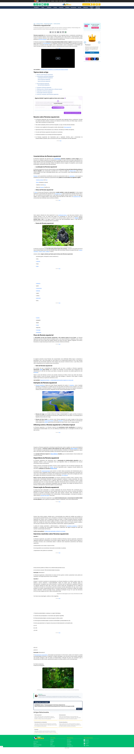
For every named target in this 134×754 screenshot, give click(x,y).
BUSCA (88, 1)
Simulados (69, 742)
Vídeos (51, 744)
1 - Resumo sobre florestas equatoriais (44, 74)
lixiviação (36, 372)
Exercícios (68, 739)
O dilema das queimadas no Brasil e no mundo (54, 531)
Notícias (51, 742)
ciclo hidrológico (46, 43)
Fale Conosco (52, 745)
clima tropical (73, 448)
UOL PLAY (60, 1)
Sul (46, 180)
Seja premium (86, 4)
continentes (72, 176)
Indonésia (60, 420)
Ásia (45, 184)
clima (36, 192)
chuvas (76, 217)
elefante (38, 290)
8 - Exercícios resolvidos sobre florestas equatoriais (47, 94)
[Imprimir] (50, 32)
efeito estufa (54, 468)
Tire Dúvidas (69, 741)
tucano (37, 317)
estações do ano (77, 196)
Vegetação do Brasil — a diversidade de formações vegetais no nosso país (56, 380)
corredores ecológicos (72, 526)
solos (41, 369)
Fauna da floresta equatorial (44, 81)
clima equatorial (67, 127)
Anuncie (35, 743)
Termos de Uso (36, 746)
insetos (80, 250)
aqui (59, 48)
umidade (57, 193)
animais (46, 422)
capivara (38, 261)
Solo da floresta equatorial (44, 85)
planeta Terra (73, 170)
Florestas (36, 176)
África (37, 182)
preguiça (38, 283)
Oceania (42, 187)
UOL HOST (48, 1)
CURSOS (56, 1)
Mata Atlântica (54, 453)
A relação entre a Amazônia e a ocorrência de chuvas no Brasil (54, 69)
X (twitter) (87, 745)
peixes (44, 251)
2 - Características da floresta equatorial (44, 76)
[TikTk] (97, 59)
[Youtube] (42, 4)
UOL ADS (64, 1)
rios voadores (65, 475)
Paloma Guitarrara (42, 695)
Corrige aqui (69, 744)
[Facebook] (94, 59)
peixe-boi (38, 298)
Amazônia (72, 385)
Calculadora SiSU (70, 745)
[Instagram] (40, 4)
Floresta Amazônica (40, 385)
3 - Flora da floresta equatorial (42, 83)
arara (37, 325)
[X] (45, 4)
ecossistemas (57, 158)
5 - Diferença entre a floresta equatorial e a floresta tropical (49, 89)
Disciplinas (52, 741)
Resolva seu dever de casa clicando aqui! (72, 112)
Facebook (87, 740)
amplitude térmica (62, 215)
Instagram (87, 741)
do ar (60, 193)
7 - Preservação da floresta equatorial (44, 92)
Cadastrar (52, 739)
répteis (40, 251)
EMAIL (99, 1)
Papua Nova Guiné (49, 420)
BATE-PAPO (93, 1)
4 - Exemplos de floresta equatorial (43, 87)
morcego (38, 330)
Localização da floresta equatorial (45, 77)
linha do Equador (42, 39)
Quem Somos (36, 741)
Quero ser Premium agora (58, 107)
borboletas (38, 332)
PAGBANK (52, 1)
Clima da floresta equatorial (44, 79)
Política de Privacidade (37, 744)
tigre (37, 266)
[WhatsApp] (35, 4)
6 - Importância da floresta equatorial (44, 91)
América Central (39, 180)
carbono (51, 467)
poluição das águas (45, 495)
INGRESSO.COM (43, 1)
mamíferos (36, 251)
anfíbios (47, 251)
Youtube (87, 743)
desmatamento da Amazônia (41, 654)
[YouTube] (89, 59)
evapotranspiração (46, 471)
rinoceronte (38, 288)
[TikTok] (37, 4)
